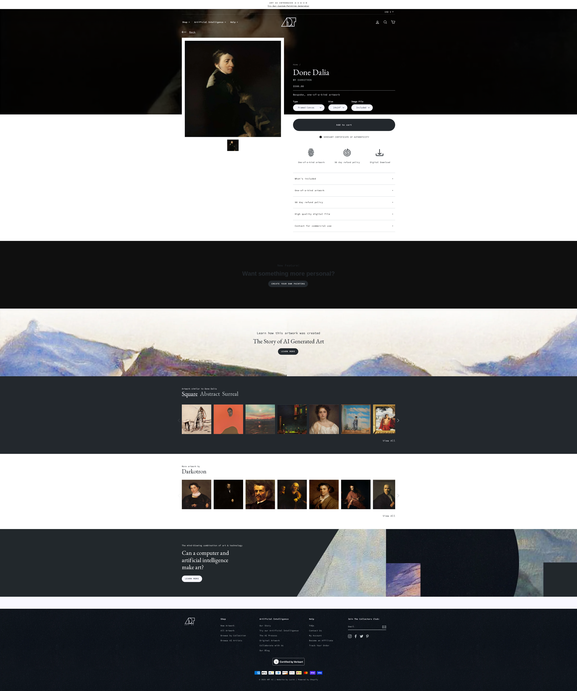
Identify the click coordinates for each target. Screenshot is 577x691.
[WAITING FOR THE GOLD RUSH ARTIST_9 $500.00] (356, 494)
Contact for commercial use (344, 226)
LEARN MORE (192, 578)
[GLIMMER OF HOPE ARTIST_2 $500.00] (292, 419)
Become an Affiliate (321, 640)
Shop (185, 22)
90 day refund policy (344, 202)
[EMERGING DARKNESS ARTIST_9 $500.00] (228, 494)
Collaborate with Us (271, 645)
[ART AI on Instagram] (350, 636)
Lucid (292, 679)
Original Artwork (269, 640)
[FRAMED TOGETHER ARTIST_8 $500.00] (388, 419)
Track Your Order (319, 645)
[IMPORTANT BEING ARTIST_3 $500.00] (356, 419)
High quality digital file (344, 214)
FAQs (311, 625)
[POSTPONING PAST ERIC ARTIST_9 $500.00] (387, 494)
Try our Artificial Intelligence (279, 630)
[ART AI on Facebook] (355, 636)
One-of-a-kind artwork (344, 190)
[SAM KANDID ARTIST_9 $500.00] (324, 494)
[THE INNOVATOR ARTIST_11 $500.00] (196, 419)
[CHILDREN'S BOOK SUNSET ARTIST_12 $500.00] (260, 419)
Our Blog (264, 650)
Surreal (230, 394)
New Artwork (227, 625)
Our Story (265, 625)
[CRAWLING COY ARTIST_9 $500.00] (196, 494)
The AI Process (268, 635)
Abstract (210, 394)
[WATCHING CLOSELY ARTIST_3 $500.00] (228, 419)
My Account (315, 635)
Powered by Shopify (308, 679)
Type (295, 101)
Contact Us (315, 630)
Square (190, 394)
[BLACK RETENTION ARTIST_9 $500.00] (292, 494)
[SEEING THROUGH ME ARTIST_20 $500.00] (324, 419)
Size (330, 101)
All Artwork (227, 630)
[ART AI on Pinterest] (367, 636)
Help (233, 22)
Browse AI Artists (231, 640)
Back (192, 32)
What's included (344, 178)
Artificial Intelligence (209, 22)
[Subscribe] (384, 627)
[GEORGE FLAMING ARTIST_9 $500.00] (260, 494)
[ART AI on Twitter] (361, 636)
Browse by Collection (233, 635)
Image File (357, 101)
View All (389, 440)
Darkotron (305, 79)
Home (295, 64)
